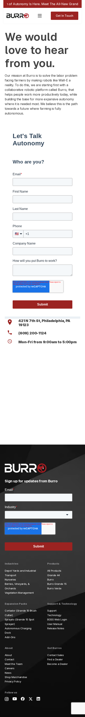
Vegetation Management (19, 592)
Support (52, 610)
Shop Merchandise (16, 677)
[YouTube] (14, 699)
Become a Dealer (57, 663)
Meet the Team (14, 663)
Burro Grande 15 (56, 583)
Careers (9, 668)
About (8, 655)
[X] (31, 699)
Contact (9, 659)
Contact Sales (55, 655)
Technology (54, 615)
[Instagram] (6, 699)
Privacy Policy (13, 681)
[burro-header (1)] (18, 15)
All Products (54, 570)
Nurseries (10, 579)
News (8, 672)
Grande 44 (53, 575)
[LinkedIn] (38, 699)
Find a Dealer (55, 659)
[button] (39, 16)
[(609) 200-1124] (11, 333)
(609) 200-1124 (32, 333)
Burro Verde (54, 588)
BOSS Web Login (57, 619)
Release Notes (55, 628)
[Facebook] (23, 699)
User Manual (54, 624)
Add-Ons (10, 637)
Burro (50, 579)
